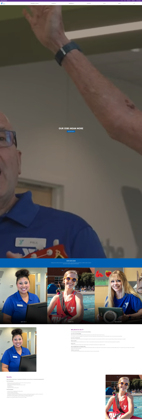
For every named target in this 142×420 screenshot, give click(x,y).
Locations (89, 3)
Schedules (54, 3)
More (119, 3)
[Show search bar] (134, 3)
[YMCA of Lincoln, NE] (12, 3)
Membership (71, 3)
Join (121, 0)
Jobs (124, 0)
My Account (128, 0)
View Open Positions (71, 131)
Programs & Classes (34, 3)
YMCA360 (133, 0)
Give (104, 3)
